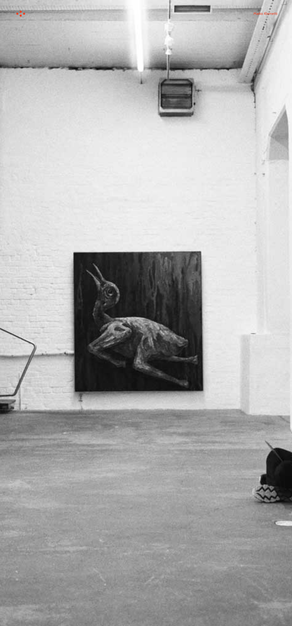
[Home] (21, 13)
